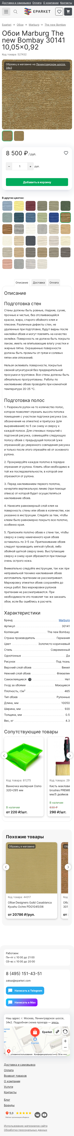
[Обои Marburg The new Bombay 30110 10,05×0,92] (7, 240)
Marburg (64, 620)
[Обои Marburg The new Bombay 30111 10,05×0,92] (19, 240)
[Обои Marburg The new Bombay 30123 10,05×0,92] (7, 264)
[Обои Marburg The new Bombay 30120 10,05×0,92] (54, 252)
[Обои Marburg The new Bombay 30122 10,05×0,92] (65, 252)
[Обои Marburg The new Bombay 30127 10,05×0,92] (42, 217)
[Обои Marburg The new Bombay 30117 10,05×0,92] (19, 252)
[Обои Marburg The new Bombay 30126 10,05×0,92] (42, 264)
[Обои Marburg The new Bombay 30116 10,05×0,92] (7, 252)
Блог (7, 1099)
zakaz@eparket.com (18, 980)
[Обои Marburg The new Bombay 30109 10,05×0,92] (30, 252)
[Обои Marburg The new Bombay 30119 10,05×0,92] (42, 252)
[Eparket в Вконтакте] (37, 1115)
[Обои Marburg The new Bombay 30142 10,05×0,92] (7, 229)
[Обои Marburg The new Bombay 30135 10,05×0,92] (65, 206)
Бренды (9, 1105)
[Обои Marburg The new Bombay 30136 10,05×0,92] (7, 217)
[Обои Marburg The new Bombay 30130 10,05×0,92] (30, 206)
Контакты (66, 2)
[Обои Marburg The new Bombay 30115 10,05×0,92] (65, 240)
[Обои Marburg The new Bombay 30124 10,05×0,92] (19, 264)
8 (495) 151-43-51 (24, 973)
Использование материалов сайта (25, 1125)
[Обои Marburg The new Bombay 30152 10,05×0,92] (54, 229)
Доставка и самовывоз (16, 2)
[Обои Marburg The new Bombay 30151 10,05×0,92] (42, 229)
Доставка (39, 282)
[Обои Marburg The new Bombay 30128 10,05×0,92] (19, 206)
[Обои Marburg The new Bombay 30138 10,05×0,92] (30, 217)
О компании (51, 2)
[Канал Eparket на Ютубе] (44, 1115)
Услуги (8, 1086)
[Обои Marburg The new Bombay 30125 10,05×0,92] (30, 264)
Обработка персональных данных (25, 1129)
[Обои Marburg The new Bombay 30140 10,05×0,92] (54, 217)
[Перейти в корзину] (68, 12)
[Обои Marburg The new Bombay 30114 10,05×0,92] (54, 240)
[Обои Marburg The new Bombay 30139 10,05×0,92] (7, 206)
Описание (22, 282)
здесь (55, 1022)
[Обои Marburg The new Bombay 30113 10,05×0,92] (42, 240)
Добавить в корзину (37, 182)
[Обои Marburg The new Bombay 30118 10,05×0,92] (65, 229)
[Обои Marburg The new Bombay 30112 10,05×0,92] (30, 240)
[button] (4, 755)
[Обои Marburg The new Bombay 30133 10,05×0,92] (42, 206)
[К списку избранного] (59, 12)
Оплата (36, 2)
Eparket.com (37, 12)
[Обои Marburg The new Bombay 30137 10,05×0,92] (19, 217)
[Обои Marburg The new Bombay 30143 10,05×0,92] (19, 229)
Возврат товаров (15, 1075)
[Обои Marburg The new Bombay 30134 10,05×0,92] (54, 206)
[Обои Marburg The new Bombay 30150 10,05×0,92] (30, 229)
